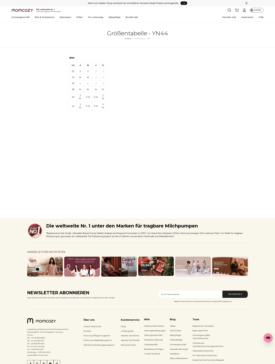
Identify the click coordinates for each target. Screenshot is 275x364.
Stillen (79, 17)
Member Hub (229, 17)
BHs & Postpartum (44, 17)
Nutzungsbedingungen (155, 330)
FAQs (123, 326)
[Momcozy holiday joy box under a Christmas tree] (156, 266)
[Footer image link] (45, 267)
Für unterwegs (95, 17)
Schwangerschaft (20, 17)
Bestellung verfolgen (154, 349)
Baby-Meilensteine (178, 358)
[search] (229, 10)
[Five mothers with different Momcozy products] (193, 267)
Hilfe (261, 17)
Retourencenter (128, 345)
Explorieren (247, 17)
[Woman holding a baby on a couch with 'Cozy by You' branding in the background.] (119, 267)
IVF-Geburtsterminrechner (204, 355)
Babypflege (114, 17)
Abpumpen (65, 17)
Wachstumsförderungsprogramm (99, 345)
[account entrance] (244, 10)
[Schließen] (246, 3)
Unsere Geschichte (92, 326)
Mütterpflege (176, 340)
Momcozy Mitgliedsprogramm (98, 340)
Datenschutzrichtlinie (154, 326)
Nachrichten (175, 330)
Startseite (128, 38)
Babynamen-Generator (203, 326)
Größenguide (127, 331)
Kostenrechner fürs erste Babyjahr (208, 360)
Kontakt (87, 331)
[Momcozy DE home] (36, 10)
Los (183, 3)
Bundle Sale (132, 17)
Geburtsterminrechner (203, 351)
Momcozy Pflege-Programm (97, 335)
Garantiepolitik (151, 344)
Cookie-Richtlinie (152, 354)
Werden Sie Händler (130, 340)
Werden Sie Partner (130, 335)
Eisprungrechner (200, 330)
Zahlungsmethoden (153, 335)
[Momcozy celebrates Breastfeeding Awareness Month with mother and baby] (230, 267)
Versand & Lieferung (153, 340)
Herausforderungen (179, 349)
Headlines (174, 354)
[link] (237, 10)
